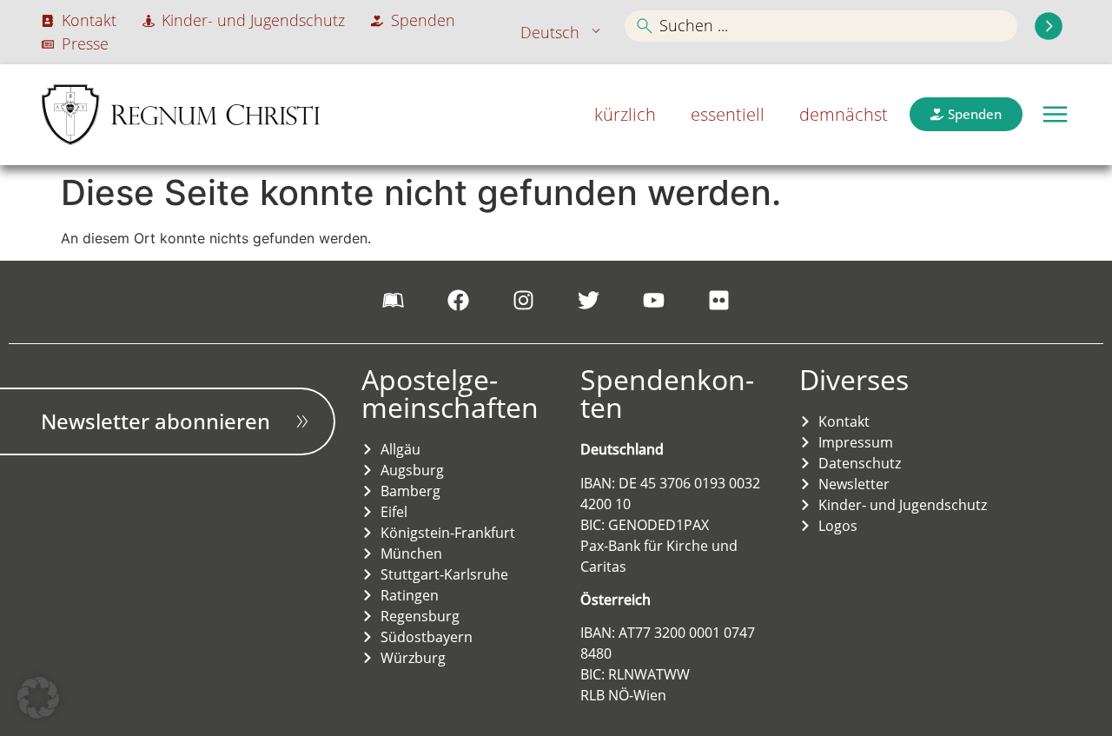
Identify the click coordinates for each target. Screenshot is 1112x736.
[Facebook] (458, 300)
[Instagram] (524, 300)
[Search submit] (1048, 26)
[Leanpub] (393, 300)
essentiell (727, 114)
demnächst (843, 114)
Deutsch (549, 32)
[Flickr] (719, 300)
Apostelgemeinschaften (450, 393)
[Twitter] (589, 300)
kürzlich (625, 114)
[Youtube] (654, 300)
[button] (1055, 114)
